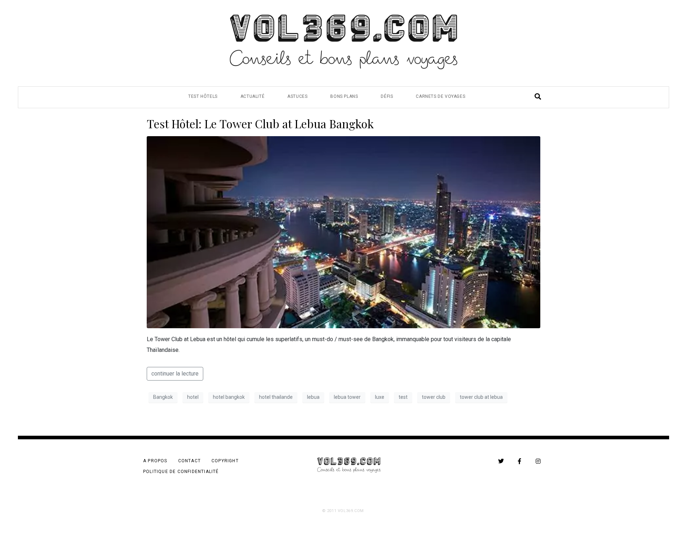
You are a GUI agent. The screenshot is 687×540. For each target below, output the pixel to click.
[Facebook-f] (519, 461)
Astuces (297, 96)
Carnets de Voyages (440, 96)
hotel (193, 397)
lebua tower (347, 397)
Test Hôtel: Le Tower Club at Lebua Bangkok (260, 123)
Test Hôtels (203, 96)
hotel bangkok (229, 397)
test (403, 397)
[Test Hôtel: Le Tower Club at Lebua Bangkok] (343, 231)
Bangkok (163, 397)
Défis (387, 96)
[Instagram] (538, 461)
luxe (379, 397)
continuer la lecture (175, 373)
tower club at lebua (481, 397)
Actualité (252, 96)
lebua (313, 397)
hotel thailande (276, 397)
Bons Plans (344, 96)
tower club (433, 397)
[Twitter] (501, 461)
